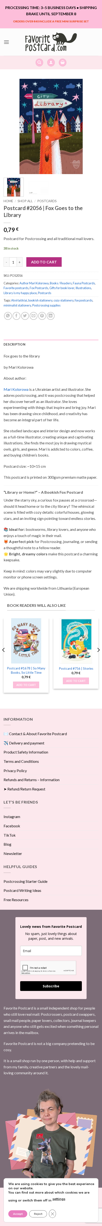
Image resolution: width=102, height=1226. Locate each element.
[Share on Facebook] (16, 316)
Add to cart (44, 262)
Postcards (47, 201)
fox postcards (84, 300)
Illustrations (83, 288)
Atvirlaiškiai (19, 300)
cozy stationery (64, 300)
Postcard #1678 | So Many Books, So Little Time (26, 670)
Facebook (12, 826)
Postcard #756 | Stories (76, 668)
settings (58, 1199)
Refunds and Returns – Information (32, 779)
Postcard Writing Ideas (22, 890)
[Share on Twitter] (25, 316)
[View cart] (62, 62)
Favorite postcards (16, 288)
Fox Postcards (39, 288)
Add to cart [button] (26, 684)
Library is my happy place (20, 293)
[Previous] (11, 126)
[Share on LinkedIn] (51, 316)
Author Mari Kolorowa (34, 283)
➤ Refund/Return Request (24, 789)
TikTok (10, 835)
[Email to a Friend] (33, 316)
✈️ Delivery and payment (24, 743)
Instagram (12, 816)
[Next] (90, 126)
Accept (18, 1214)
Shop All (25, 201)
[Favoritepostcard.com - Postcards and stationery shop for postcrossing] (51, 42)
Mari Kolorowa (16, 389)
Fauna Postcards (84, 283)
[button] (6, 42)
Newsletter (13, 853)
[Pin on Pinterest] (42, 316)
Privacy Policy (15, 770)
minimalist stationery (17, 305)
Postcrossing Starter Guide (25, 881)
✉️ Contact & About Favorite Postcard (35, 733)
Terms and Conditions (21, 761)
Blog (7, 844)
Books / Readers (61, 283)
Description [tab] (14, 344)
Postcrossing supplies (46, 305)
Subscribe (51, 986)
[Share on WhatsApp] (8, 316)
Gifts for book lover (61, 288)
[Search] (39, 62)
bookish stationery (40, 300)
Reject (38, 1214)
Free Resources (16, 899)
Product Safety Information (26, 752)
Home (8, 201)
